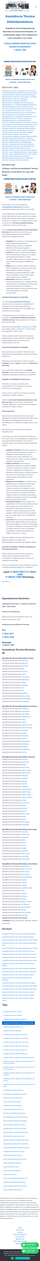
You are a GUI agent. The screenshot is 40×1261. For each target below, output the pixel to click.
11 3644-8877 (20, 329)
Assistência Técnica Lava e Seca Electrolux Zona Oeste (19, 960)
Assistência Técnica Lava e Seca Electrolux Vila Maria (18, 983)
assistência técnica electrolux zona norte (18, 110)
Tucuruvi (24, 738)
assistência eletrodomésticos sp (13, 1027)
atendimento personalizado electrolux (14, 1094)
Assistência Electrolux (9, 91)
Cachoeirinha (25, 711)
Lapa (22, 890)
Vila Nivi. (24, 752)
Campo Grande (26, 770)
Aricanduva (24, 837)
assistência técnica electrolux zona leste (15, 1038)
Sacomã (24, 811)
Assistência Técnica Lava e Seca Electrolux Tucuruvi (18, 992)
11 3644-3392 (29, 329)
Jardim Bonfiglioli (26, 888)
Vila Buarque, (25, 701)
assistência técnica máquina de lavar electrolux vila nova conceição (19, 1068)
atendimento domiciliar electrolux (26, 116)
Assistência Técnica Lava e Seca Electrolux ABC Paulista (19, 940)
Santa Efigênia (25, 699)
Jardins (23, 800)
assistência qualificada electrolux (26, 105)
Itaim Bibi (24, 784)
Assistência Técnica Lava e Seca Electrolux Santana (18, 995)
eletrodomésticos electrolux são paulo (14, 136)
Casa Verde (25, 714)
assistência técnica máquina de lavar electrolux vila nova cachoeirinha (19, 1062)
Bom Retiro (24, 666)
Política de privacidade (20, 1241)
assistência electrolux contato (27, 93)
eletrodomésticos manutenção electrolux (15, 1132)
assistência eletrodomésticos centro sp (15, 1019)
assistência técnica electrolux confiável (15, 1034)
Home (20, 1228)
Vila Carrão (24, 851)
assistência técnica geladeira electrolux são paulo (18, 1057)
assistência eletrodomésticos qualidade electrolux (18, 1023)
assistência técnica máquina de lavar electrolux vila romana (19, 1079)
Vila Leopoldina (26, 912)
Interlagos (24, 778)
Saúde (23, 816)
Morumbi (24, 808)
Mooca (23, 843)
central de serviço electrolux (12, 1101)
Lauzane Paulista (26, 727)
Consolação (25, 677)
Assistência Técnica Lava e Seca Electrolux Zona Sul (18, 951)
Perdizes (24, 893)
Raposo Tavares (26, 901)
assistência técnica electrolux (11, 106)
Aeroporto (24, 759)
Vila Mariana (25, 825)
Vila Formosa (25, 853)
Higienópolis (25, 679)
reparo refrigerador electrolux (18, 152)
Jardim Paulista (26, 795)
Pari (22, 690)
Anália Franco (25, 834)
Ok (12, 1258)
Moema (23, 805)
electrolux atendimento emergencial (13, 128)
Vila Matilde (25, 856)
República (24, 693)
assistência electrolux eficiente (11, 95)
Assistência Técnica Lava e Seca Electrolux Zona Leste (19, 957)
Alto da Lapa (25, 874)
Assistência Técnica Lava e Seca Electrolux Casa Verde (19, 989)
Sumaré (23, 910)
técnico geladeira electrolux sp (12, 1189)
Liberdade (24, 685)
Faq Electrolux (20, 1237)
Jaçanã (23, 722)
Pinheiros (24, 896)
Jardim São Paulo (26, 725)
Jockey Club (25, 803)
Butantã (23, 880)
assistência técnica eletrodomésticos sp (15, 1053)
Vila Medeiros (25, 749)
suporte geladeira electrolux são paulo (15, 1186)
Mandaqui (24, 730)
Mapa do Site (20, 1239)
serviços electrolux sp (16, 156)
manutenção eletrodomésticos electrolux (15, 1144)
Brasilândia (24, 708)
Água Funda (25, 762)
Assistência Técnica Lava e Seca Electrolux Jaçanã (18, 975)
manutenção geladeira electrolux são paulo (16, 1147)
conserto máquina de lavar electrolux (23, 126)
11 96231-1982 (17, 331)
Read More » (6, 582)
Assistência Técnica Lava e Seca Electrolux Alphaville (18, 934)
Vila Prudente (25, 859)
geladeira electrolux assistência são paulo (16, 1140)
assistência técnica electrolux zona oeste (15, 112)
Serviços (20, 1232)
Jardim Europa (26, 792)
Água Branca (25, 866)
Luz (22, 688)
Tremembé (24, 736)
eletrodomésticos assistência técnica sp (15, 1117)
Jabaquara (24, 786)
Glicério (23, 682)
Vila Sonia (24, 915)
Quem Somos (20, 1230)
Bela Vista (24, 663)
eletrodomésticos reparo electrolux (20, 140)
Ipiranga (24, 781)
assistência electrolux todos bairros (18, 97)
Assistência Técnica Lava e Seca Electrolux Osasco (18, 937)
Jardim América (26, 789)
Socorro (23, 819)
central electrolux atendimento (23, 124)
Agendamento (20, 1243)
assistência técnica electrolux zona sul (15, 1050)
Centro (23, 674)
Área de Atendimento (20, 1234)
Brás (22, 669)
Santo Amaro (25, 814)
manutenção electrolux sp (17, 144)
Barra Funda (25, 871)
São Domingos (26, 907)
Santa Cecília (25, 696)
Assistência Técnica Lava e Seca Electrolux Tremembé (19, 971)
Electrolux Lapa (10, 87)
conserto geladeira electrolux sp (13, 1109)
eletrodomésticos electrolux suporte (14, 1124)
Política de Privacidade (22, 1258)
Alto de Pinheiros (26, 877)
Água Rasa (24, 832)
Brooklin (24, 765)
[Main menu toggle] (36, 7)
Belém (23, 840)
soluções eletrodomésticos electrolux (14, 1182)
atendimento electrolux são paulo (12, 118)
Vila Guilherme (25, 741)
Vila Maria (24, 747)
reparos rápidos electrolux (11, 1167)
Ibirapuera (24, 775)
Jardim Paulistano (27, 797)
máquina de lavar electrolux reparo (19, 148)
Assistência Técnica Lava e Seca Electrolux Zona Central (19, 948)
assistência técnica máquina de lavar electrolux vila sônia (19, 1085)
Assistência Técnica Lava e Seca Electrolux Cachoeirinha (20, 986)
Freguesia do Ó (26, 717)
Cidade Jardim (26, 773)
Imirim (23, 719)
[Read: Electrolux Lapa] (20, 71)
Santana (24, 733)
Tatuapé (23, 848)
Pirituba (23, 899)
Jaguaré (23, 882)
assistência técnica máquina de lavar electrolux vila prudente (19, 1074)
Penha (23, 845)
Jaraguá (23, 885)
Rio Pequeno (25, 904)
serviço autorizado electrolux (18, 154)
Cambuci (24, 671)
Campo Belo (25, 767)
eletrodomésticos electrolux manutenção (15, 134)
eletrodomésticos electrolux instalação (20, 132)
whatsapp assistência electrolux (19, 160)
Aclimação (24, 660)
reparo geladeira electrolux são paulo (14, 1159)
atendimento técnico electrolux (12, 1098)
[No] (38, 1255)
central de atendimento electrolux (19, 122)
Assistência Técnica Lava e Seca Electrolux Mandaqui (19, 968)
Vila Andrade (25, 822)
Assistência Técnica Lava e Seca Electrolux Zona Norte (19, 954)
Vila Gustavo (25, 744)
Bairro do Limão (26, 869)
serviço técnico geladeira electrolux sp (15, 1178)
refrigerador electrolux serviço (11, 150)
